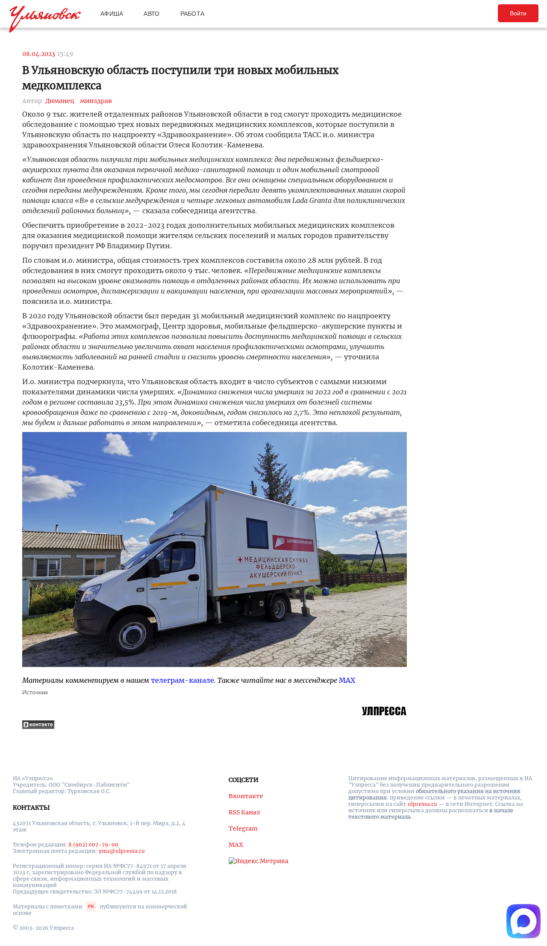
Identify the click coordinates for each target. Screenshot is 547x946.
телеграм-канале (182, 680)
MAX (347, 680)
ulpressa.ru (422, 804)
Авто (151, 13)
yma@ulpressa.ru (122, 851)
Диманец (59, 101)
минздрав (96, 101)
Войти (518, 13)
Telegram (243, 828)
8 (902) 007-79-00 (93, 844)
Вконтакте (246, 796)
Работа (192, 13)
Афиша (111, 13)
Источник (35, 692)
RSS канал (244, 812)
